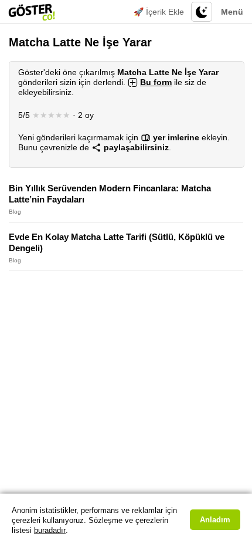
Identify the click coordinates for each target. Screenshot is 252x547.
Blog (15, 211)
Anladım (215, 519)
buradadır (50, 530)
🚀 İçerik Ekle (159, 11)
